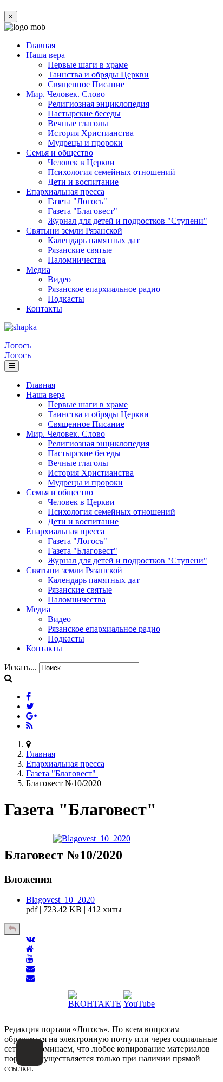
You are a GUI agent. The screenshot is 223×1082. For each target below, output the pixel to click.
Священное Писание (86, 84)
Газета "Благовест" (82, 211)
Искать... (20, 667)
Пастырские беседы (84, 113)
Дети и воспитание (83, 181)
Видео (59, 279)
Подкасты (66, 298)
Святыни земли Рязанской (74, 230)
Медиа (38, 269)
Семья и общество (59, 152)
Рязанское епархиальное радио (104, 289)
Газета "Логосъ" (77, 201)
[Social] (28, 696)
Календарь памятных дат (94, 240)
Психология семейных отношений (111, 172)
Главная (40, 45)
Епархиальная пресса (65, 191)
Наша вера (45, 55)
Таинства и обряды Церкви (98, 74)
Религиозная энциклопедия (98, 103)
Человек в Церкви (81, 162)
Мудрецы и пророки (85, 142)
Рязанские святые (80, 250)
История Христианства (91, 133)
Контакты (44, 308)
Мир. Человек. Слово (65, 94)
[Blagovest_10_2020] (92, 838)
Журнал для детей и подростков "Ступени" (127, 220)
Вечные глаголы (78, 123)
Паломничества (77, 259)
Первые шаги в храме (88, 64)
